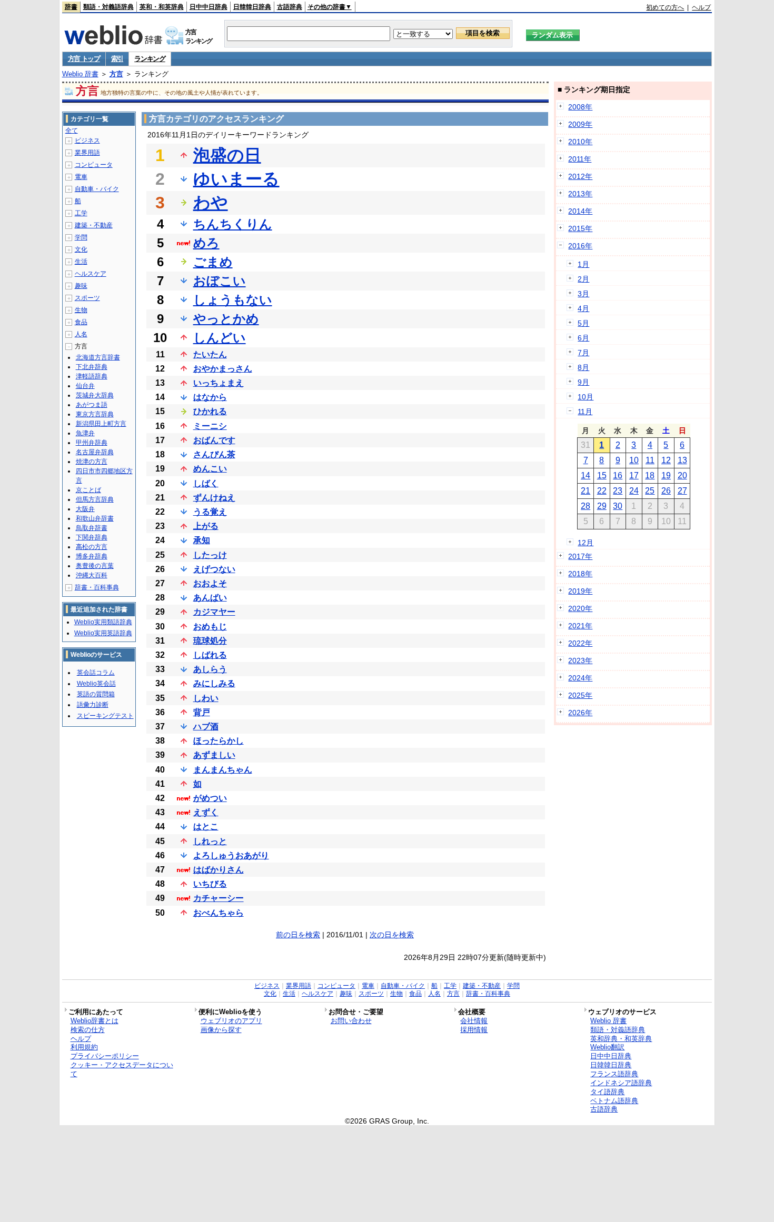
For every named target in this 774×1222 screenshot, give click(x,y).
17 (634, 475)
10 (634, 460)
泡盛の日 (227, 155)
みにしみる (214, 683)
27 (682, 490)
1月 (583, 264)
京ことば (88, 490)
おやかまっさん (222, 368)
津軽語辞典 (91, 376)
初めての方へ (665, 7)
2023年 (580, 660)
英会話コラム (96, 672)
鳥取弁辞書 (91, 528)
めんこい (210, 468)
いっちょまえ (218, 382)
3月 (583, 293)
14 (585, 475)
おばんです (214, 440)
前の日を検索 (298, 934)
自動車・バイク (97, 189)
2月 (583, 279)
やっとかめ (226, 319)
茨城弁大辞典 (95, 395)
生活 (81, 261)
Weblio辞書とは (94, 1021)
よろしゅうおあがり (231, 855)
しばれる (210, 654)
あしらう (210, 669)
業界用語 (87, 152)
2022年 (580, 643)
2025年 (580, 695)
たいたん (210, 354)
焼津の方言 (91, 461)
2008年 (580, 107)
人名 (81, 334)
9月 (583, 382)
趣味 (81, 285)
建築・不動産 (94, 225)
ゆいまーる (236, 178)
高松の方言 (91, 546)
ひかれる (210, 411)
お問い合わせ (351, 1021)
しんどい (219, 337)
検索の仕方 (88, 1030)
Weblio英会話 (96, 683)
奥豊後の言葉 (95, 565)
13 (682, 460)
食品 (81, 322)
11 (650, 460)
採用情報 (474, 1030)
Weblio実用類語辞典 (103, 622)
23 (617, 490)
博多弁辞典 (91, 556)
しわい (206, 698)
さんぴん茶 (214, 454)
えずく (206, 812)
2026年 (580, 712)
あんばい (210, 597)
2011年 (579, 159)
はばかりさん (218, 869)
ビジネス (87, 140)
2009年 (580, 124)
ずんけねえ (214, 497)
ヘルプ (701, 7)
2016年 (580, 246)
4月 (583, 308)
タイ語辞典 (607, 1092)
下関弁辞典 (91, 537)
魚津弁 (85, 433)
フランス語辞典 (614, 1074)
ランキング (149, 59)
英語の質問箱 (96, 694)
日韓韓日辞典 (252, 7)
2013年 (580, 193)
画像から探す (221, 1030)
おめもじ (210, 626)
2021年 (580, 626)
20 (682, 475)
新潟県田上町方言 (101, 423)
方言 (116, 74)
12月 (585, 542)
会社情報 (474, 1021)
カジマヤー (214, 611)
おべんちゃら (218, 912)
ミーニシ (210, 426)
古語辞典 (289, 7)
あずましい (214, 754)
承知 (201, 540)
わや (210, 202)
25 (649, 490)
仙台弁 (85, 385)
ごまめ (213, 262)
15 (602, 475)
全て (71, 130)
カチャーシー (218, 898)
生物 (81, 310)
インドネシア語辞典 (621, 1083)
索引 (117, 59)
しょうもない (232, 300)
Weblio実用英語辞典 (103, 633)
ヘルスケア (90, 273)
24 (634, 490)
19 (666, 475)
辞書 (71, 7)
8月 (583, 367)
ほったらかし (218, 740)
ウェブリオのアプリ (231, 1021)
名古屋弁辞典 (95, 452)
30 (617, 506)
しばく (206, 483)
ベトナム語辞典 (614, 1101)
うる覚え (210, 511)
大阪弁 (85, 509)
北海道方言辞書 (98, 357)
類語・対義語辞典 (108, 7)
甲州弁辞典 (91, 442)
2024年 (580, 678)
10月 (585, 397)
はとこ (206, 826)
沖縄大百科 (91, 575)
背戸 (201, 712)
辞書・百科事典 (97, 587)
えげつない (214, 569)
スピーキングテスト (105, 715)
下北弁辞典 (91, 366)
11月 (585, 411)
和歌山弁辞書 (95, 518)
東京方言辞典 (95, 414)
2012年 (580, 176)
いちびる (210, 883)
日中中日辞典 (208, 7)
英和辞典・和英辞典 (621, 1039)
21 (585, 490)
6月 (583, 338)
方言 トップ (84, 59)
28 (585, 506)
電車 (81, 177)
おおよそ (210, 583)
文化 (81, 249)
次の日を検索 (392, 934)
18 (649, 475)
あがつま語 (91, 404)
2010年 (580, 141)
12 (666, 460)
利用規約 (84, 1047)
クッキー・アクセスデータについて (122, 1069)
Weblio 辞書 (80, 74)
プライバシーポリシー (105, 1056)
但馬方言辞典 (95, 499)
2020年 (580, 608)
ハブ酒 (206, 726)
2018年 (580, 573)
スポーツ (87, 298)
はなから (210, 397)
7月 (583, 352)
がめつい (210, 798)
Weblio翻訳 (607, 1047)
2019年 (580, 591)
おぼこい (219, 281)
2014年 (580, 211)
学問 (81, 237)
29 (602, 506)
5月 (583, 323)
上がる (206, 526)
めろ (206, 243)
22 (602, 490)
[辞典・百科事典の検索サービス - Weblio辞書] (113, 41)
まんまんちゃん (222, 769)
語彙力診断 (92, 704)
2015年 (580, 228)
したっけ (210, 554)
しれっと (210, 841)
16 (617, 475)
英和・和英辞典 (162, 7)
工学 (81, 213)
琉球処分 (210, 640)
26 (666, 490)
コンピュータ (94, 164)
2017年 (580, 556)
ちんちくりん (232, 224)
